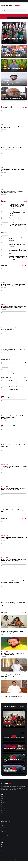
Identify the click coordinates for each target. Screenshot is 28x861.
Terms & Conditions (5, 835)
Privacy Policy (4, 837)
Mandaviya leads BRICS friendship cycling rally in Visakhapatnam (13, 126)
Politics (2, 798)
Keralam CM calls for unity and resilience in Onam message (13, 69)
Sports (2, 802)
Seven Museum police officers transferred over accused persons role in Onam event (12, 55)
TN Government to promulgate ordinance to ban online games (13, 445)
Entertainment (4, 812)
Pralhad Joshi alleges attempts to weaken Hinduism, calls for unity (11, 148)
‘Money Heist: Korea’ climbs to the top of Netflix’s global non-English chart (14, 467)
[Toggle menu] (2, 15)
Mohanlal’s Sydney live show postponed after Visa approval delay (14, 538)
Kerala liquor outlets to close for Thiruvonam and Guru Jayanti (13, 39)
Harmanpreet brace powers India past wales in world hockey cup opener (17, 237)
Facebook (3, 844)
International (4, 800)
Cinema (3, 806)
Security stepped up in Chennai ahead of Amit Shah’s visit (12, 170)
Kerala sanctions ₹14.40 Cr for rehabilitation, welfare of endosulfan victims (12, 328)
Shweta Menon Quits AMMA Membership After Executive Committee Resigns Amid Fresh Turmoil (13, 604)
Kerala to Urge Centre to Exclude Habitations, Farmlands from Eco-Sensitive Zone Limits (17, 388)
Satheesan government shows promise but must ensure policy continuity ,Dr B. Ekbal (13, 97)
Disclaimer (3, 833)
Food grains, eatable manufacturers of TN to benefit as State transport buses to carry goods (17, 226)
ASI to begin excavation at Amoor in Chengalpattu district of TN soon (17, 370)
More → (25, 201)
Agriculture (3, 808)
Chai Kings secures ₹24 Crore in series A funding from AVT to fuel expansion (17, 212)
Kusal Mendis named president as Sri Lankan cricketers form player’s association (17, 250)
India (2, 796)
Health (2, 804)
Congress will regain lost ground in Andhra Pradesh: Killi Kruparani (12, 632)
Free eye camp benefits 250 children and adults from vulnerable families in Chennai (13, 285)
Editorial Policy (4, 831)
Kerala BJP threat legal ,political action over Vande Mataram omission (12, 654)
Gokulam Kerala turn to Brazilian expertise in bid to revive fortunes (17, 243)
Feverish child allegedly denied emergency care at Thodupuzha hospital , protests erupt (13, 306)
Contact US (3, 827)
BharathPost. (10, 6)
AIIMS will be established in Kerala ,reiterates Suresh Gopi (13, 350)
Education (3, 810)
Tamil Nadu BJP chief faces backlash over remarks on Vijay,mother (12, 675)
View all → (24, 107)
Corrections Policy (5, 829)
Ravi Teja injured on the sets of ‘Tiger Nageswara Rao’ (14, 510)
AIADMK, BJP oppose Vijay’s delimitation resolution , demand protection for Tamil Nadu (13, 697)
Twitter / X (3, 846)
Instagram (3, 850)
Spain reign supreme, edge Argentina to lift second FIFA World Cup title (18, 257)
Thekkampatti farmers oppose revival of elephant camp (18, 381)
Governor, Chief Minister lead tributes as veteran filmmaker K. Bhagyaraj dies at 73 (13, 559)
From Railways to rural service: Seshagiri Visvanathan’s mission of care (12, 191)
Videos (2, 825)
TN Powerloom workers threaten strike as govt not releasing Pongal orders (17, 219)
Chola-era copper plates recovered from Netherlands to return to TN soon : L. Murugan (17, 364)
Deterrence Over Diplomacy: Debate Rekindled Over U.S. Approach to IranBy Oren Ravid (13, 417)
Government (4, 814)
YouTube (3, 848)
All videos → (22, 706)
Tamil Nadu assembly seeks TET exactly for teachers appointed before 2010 (13, 83)
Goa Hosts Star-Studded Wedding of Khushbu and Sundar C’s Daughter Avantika (13, 581)
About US (3, 823)
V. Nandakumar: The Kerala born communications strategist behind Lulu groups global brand (17, 205)
